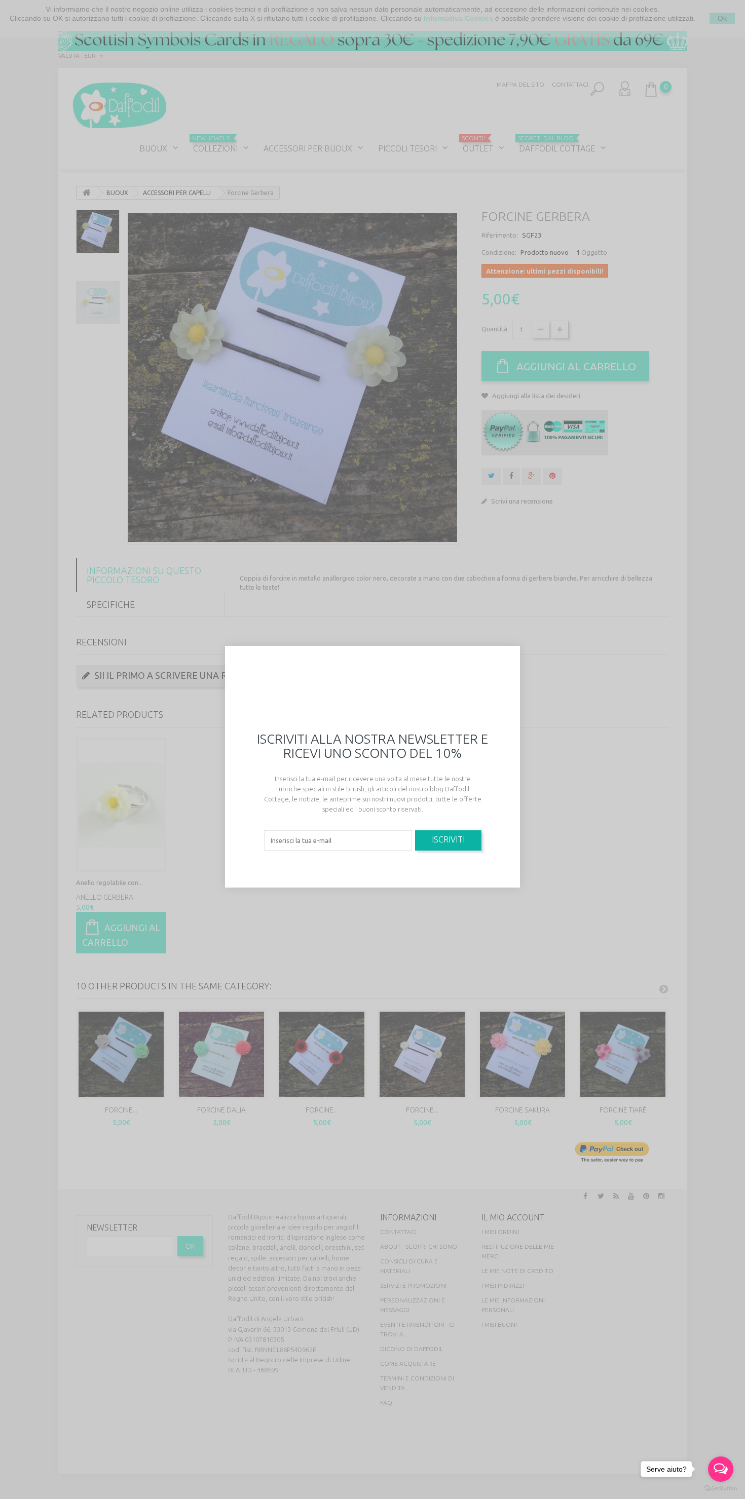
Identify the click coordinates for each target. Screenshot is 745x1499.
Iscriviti (448, 839)
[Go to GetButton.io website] (720, 1488)
